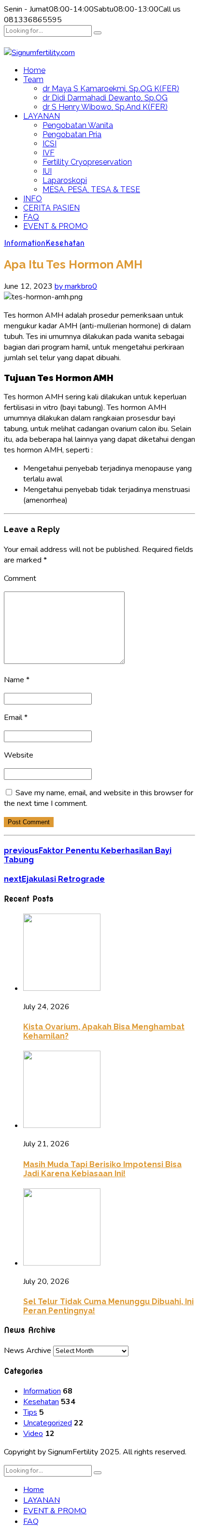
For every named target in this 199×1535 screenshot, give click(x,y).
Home (34, 70)
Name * (16, 680)
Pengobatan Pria (72, 134)
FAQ (31, 217)
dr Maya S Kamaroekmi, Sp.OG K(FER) (111, 88)
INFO (32, 198)
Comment (20, 578)
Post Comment (29, 822)
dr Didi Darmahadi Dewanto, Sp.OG (105, 97)
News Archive (27, 1350)
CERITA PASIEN (51, 207)
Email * (16, 717)
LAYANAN (41, 116)
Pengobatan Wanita (78, 125)
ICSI (50, 143)
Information (24, 243)
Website (18, 755)
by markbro (73, 286)
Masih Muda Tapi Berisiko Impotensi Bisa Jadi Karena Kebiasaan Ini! (102, 1169)
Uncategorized (47, 1423)
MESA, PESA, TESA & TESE (91, 189)
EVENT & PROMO (55, 226)
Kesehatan (65, 243)
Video (33, 1433)
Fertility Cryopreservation (87, 162)
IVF (49, 152)
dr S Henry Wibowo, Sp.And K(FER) (105, 107)
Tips (30, 1412)
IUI (47, 171)
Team (33, 79)
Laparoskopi (65, 180)
